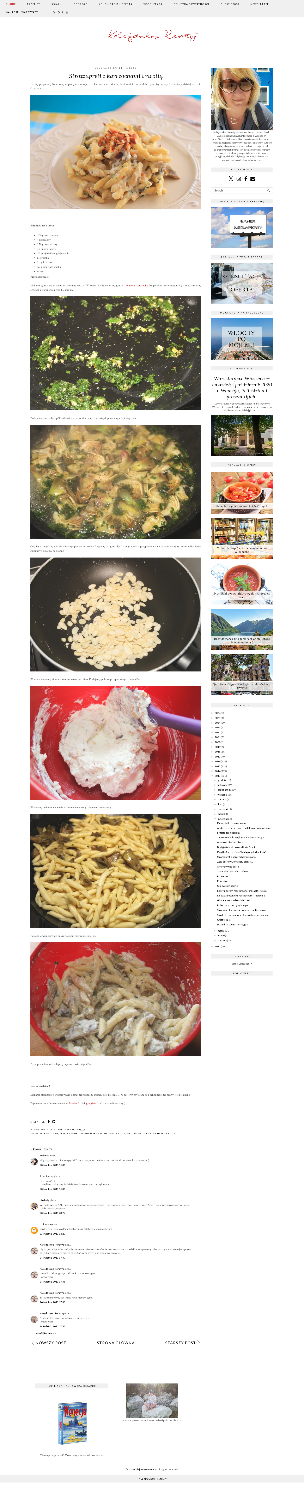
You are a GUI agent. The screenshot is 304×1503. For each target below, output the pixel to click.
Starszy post (180, 1342)
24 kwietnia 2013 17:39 (52, 1302)
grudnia (222, 780)
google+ (91, 1103)
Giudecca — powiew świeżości (233, 900)
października (225, 789)
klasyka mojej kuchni (74, 1133)
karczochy (51, 1133)
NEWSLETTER (259, 4)
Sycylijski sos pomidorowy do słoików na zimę (241, 595)
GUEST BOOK (229, 4)
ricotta (120, 1133)
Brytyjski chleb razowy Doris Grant (236, 847)
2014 (217, 771)
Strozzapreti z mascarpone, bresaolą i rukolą (241, 910)
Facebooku (75, 1103)
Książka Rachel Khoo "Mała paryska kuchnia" (241, 852)
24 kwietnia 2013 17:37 (52, 1257)
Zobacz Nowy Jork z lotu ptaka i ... (235, 861)
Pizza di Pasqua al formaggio (232, 924)
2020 (217, 742)
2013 (217, 775)
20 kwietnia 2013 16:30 (52, 1165)
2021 (217, 737)
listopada (222, 784)
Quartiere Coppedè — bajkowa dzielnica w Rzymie (242, 686)
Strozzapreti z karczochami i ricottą (151, 1133)
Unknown (45, 1224)
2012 (217, 946)
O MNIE (11, 4)
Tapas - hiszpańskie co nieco (232, 871)
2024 (217, 722)
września (222, 794)
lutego (221, 935)
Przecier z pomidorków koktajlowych (242, 506)
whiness (44, 1155)
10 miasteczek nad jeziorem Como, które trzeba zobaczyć (242, 640)
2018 (217, 751)
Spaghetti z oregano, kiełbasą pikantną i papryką (242, 915)
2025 (217, 717)
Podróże (80, 4)
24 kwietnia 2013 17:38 (52, 1281)
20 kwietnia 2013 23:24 (52, 1213)
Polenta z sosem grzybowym (233, 905)
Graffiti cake (224, 919)
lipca (220, 804)
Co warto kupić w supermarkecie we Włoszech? (242, 550)
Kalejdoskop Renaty (152, 36)
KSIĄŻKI (57, 4)
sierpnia (222, 799)
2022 (217, 732)
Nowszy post (51, 1342)
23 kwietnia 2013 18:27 (52, 1233)
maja (220, 813)
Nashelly (44, 1200)
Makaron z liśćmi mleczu (230, 842)
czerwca (222, 809)
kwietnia (222, 818)
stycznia (222, 940)
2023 (217, 727)
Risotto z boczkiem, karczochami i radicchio (241, 895)
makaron (96, 1133)
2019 (217, 746)
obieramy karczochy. (136, 285)
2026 (217, 712)
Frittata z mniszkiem (228, 832)
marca (221, 930)
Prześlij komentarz (46, 1333)
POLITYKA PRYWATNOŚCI (191, 4)
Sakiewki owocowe (227, 885)
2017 (217, 756)
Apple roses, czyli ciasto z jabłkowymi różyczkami (244, 827)
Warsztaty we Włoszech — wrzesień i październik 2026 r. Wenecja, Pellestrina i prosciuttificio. (242, 388)
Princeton (222, 881)
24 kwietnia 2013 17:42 (52, 1326)
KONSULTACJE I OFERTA (115, 4)
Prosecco (222, 876)
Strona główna (116, 1342)
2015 (217, 766)
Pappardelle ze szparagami (231, 822)
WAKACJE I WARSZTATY (22, 12)
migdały (109, 1133)
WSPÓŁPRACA (153, 4)
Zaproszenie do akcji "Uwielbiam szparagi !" (241, 837)
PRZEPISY (33, 4)
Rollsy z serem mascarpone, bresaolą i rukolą (242, 890)
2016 (217, 761)
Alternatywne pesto (228, 866)
